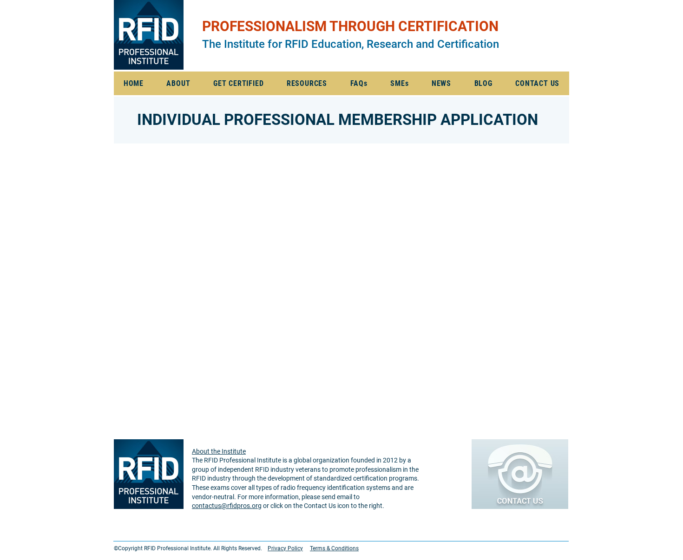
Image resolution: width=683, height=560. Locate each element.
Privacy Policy (285, 548)
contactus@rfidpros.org (227, 505)
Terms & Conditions (334, 548)
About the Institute (219, 451)
